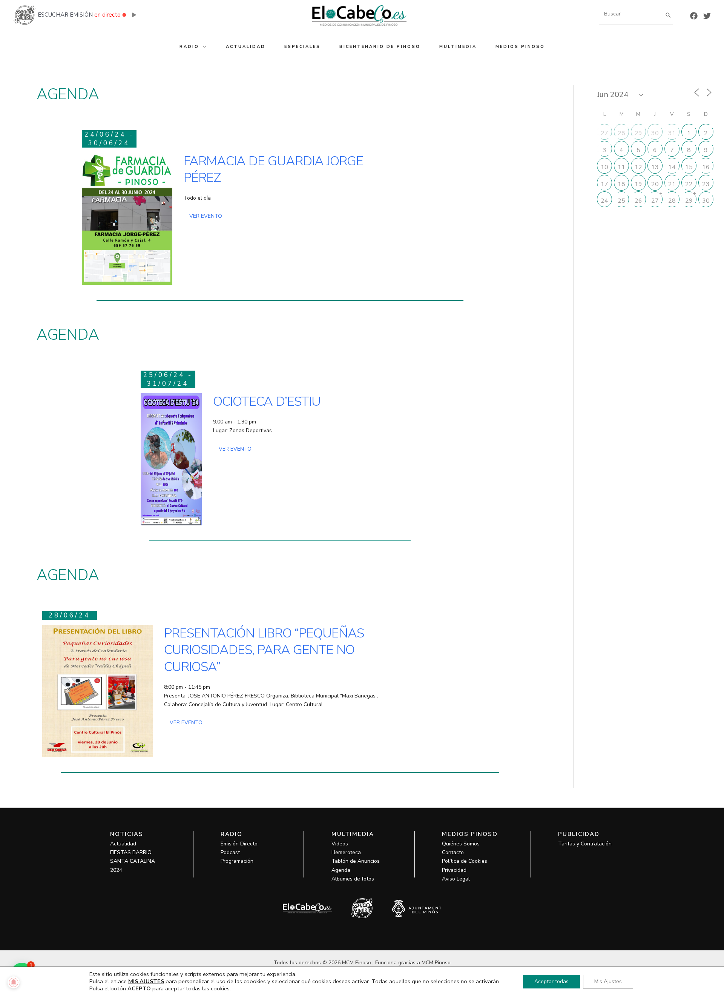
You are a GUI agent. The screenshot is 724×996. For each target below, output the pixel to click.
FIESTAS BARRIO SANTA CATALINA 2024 (132, 861)
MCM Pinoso (436, 962)
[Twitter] (707, 16)
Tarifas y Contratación (585, 843)
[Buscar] (668, 15)
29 (638, 133)
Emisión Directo (239, 843)
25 (621, 201)
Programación (237, 861)
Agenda (340, 870)
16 (706, 167)
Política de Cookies (464, 861)
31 (672, 133)
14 (672, 167)
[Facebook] (694, 16)
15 (689, 167)
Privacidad (454, 870)
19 (638, 184)
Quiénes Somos (461, 843)
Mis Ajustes (608, 981)
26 (638, 201)
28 (621, 133)
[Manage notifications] (14, 982)
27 (604, 133)
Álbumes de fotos (352, 878)
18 (621, 184)
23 (706, 184)
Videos (339, 843)
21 (672, 184)
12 (638, 167)
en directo (107, 14)
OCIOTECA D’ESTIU (267, 401)
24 (604, 201)
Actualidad (123, 843)
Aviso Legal (456, 878)
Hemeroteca (346, 852)
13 (655, 167)
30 (655, 133)
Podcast (230, 852)
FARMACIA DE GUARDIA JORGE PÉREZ (273, 169)
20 (655, 184)
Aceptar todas (551, 981)
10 (604, 167)
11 (621, 167)
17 (604, 184)
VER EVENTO (205, 216)
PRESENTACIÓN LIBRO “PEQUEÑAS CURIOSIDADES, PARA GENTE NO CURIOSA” (264, 650)
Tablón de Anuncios (355, 861)
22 (689, 184)
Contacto (453, 852)
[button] (203, 46)
